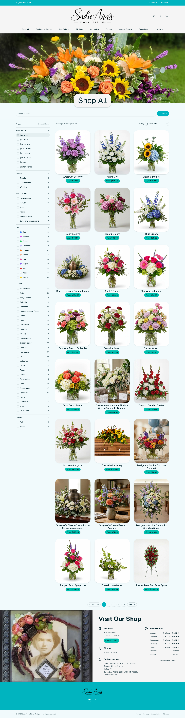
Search (165, 113)
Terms (138, 714)
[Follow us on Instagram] (89, 701)
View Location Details (167, 661)
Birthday (79, 29)
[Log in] (160, 16)
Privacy (146, 714)
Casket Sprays (125, 29)
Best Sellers (64, 29)
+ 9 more (113, 674)
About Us (153, 3)
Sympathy (94, 29)
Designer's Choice (44, 29)
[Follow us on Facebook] (95, 701)
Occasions (143, 29)
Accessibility (155, 714)
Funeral (109, 29)
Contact (164, 3)
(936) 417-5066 (24, 3)
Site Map (166, 714)
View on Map (112, 640)
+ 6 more (119, 666)
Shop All (25, 29)
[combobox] (157, 124)
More (159, 29)
